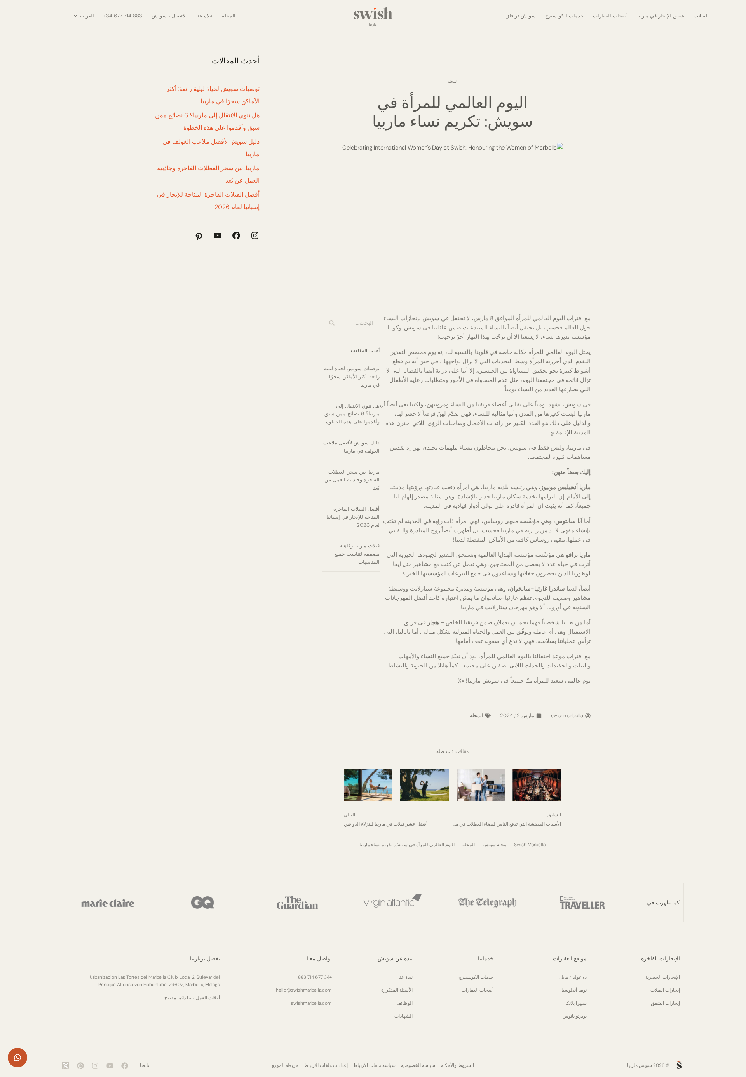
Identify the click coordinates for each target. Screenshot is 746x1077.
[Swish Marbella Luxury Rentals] (373, 13)
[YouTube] (217, 235)
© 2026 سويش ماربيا (648, 1065)
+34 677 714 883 (122, 15)
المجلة (228, 15)
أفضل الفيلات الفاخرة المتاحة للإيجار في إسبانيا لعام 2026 (353, 516)
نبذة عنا (204, 15)
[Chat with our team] (17, 1057)
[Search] (332, 323)
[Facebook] (236, 235)
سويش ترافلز (521, 15)
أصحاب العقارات (610, 15)
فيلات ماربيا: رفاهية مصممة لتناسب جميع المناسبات (357, 553)
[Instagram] (255, 235)
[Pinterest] (199, 236)
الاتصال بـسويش (169, 15)
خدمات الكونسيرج (564, 15)
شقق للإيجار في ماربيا (660, 15)
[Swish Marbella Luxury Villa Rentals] (679, 1065)
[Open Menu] (49, 15)
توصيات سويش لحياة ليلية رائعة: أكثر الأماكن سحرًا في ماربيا (352, 376)
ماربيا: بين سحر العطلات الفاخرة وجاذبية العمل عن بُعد (352, 480)
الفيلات (701, 15)
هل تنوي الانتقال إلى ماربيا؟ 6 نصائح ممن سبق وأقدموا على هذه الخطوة (352, 414)
